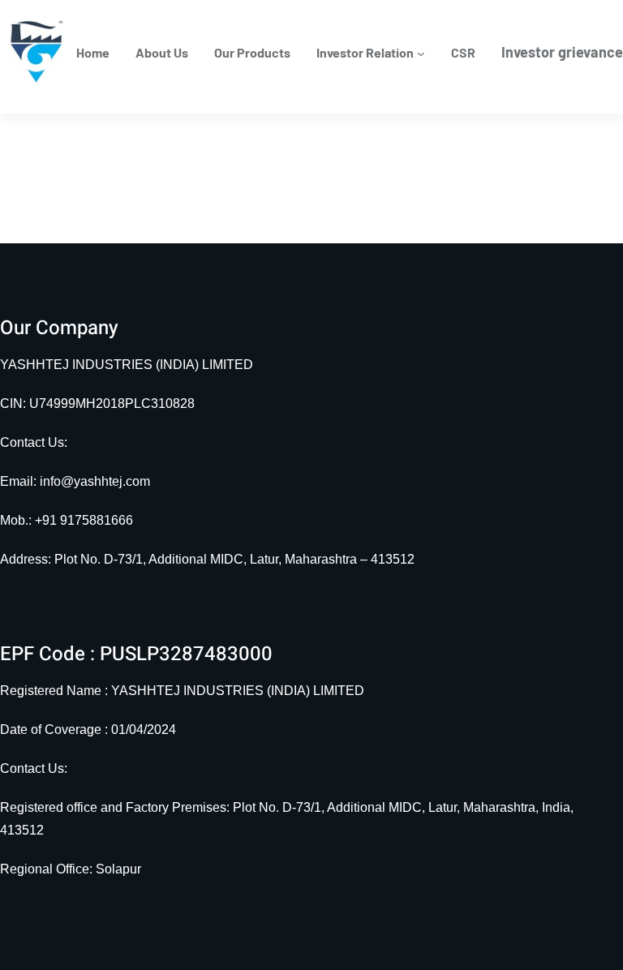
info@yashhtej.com (95, 481)
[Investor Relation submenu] (421, 53)
